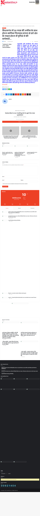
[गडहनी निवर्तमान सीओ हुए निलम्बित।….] (5, 256)
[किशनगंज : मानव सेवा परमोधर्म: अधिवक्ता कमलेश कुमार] (5, 294)
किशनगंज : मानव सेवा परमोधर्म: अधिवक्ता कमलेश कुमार (17, 293)
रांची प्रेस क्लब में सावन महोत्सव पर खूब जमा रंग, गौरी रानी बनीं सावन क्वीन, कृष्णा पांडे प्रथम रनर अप (29, 334)
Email (3, 180)
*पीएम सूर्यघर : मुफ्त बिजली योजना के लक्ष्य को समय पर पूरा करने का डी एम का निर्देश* (10, 343)
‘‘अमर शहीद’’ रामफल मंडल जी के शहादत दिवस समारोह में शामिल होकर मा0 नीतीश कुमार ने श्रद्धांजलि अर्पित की (29, 353)
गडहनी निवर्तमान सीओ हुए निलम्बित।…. (14, 220)
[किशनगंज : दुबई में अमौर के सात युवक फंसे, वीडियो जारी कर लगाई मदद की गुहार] (7, 148)
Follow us (2, 476)
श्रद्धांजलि (9, 473)
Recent (19, 208)
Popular (7, 208)
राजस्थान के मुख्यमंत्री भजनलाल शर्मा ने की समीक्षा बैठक (32, 153)
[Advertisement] (20, 14)
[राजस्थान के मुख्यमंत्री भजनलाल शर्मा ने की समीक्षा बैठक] (32, 148)
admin (5, 41)
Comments (32, 208)
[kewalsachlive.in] (20, 2)
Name (3, 176)
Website (22, 180)
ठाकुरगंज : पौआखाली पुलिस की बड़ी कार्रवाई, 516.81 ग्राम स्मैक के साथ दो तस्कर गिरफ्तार (22, 297)
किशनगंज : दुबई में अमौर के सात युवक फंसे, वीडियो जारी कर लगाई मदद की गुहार (7, 153)
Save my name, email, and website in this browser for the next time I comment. (15, 183)
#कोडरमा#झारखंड (3, 473)
